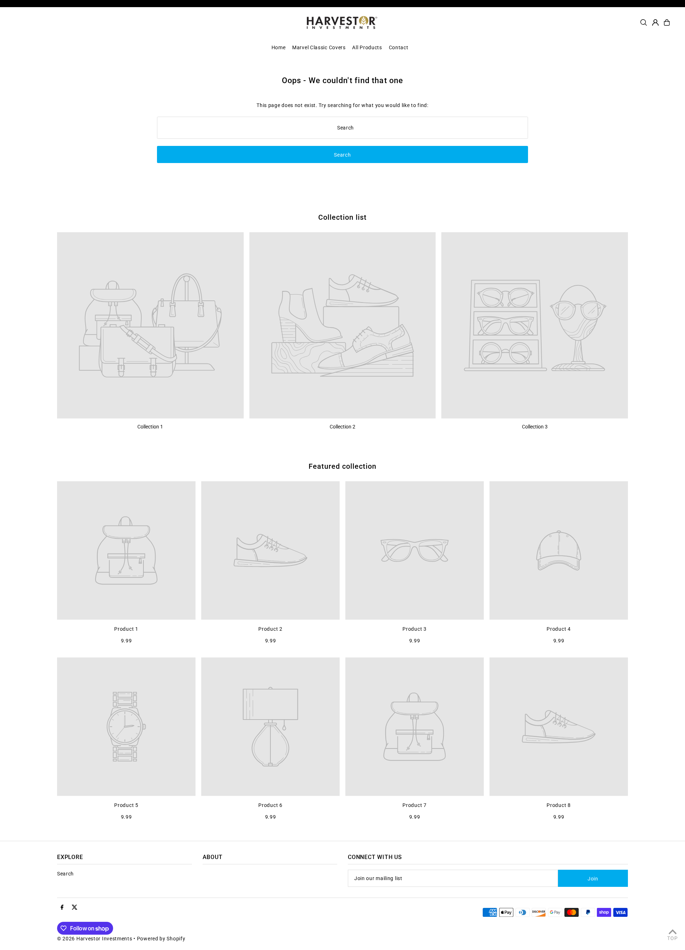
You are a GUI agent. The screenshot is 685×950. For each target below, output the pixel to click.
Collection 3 (535, 427)
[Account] (655, 22)
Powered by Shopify (161, 938)
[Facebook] (62, 907)
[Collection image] (150, 325)
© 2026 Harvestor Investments (94, 938)
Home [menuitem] (279, 47)
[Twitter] (74, 907)
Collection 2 (342, 427)
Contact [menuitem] (399, 47)
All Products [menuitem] (367, 47)
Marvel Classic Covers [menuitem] (319, 47)
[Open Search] (643, 22)
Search (65, 874)
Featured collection (342, 466)
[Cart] (667, 22)
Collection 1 (150, 427)
